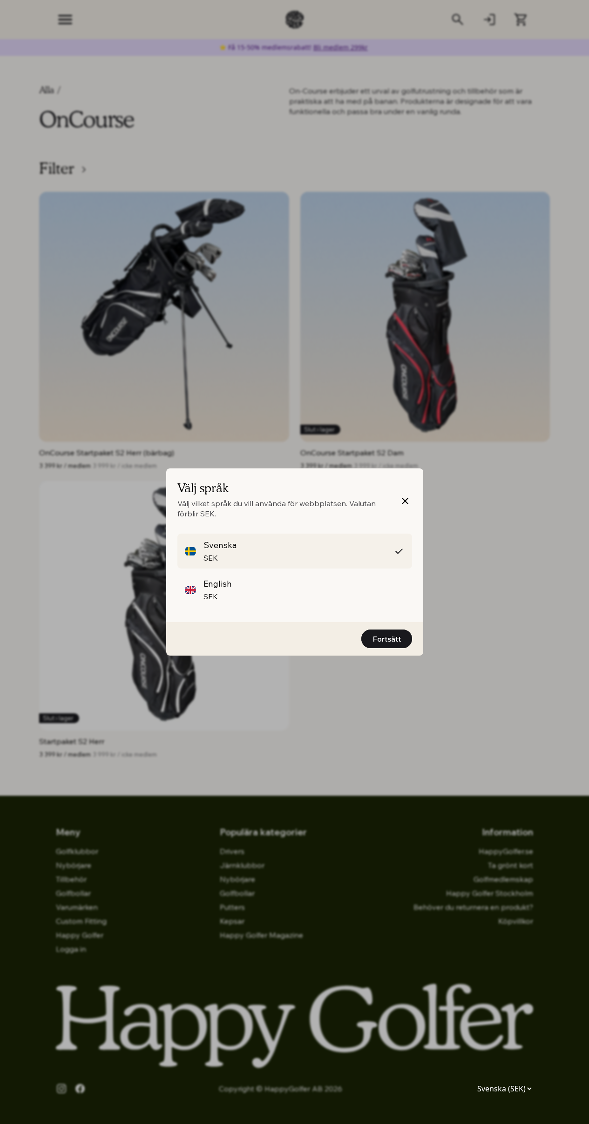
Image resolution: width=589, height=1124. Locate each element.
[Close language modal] (405, 501)
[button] (294, 551)
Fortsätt (386, 638)
